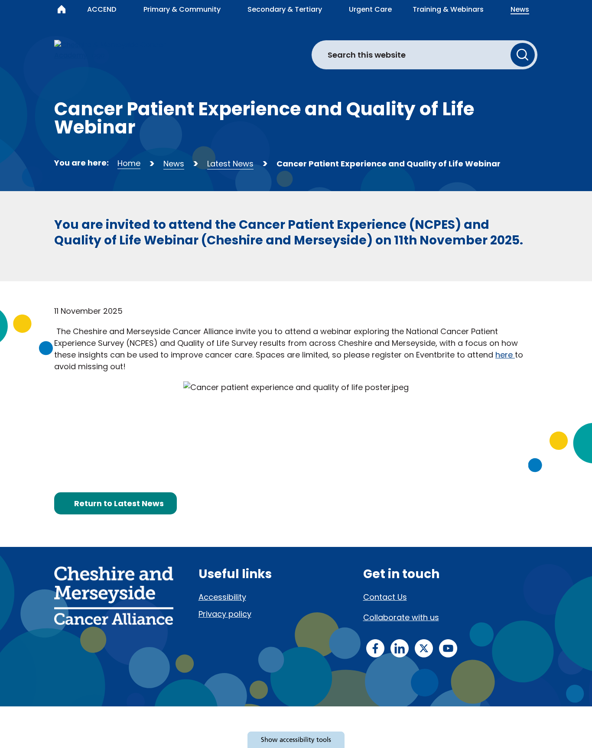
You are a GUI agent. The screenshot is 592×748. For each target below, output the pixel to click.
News (173, 163)
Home (128, 163)
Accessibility (222, 597)
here (505, 354)
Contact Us (385, 597)
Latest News (230, 163)
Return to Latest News (119, 503)
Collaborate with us (401, 617)
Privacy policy (224, 613)
